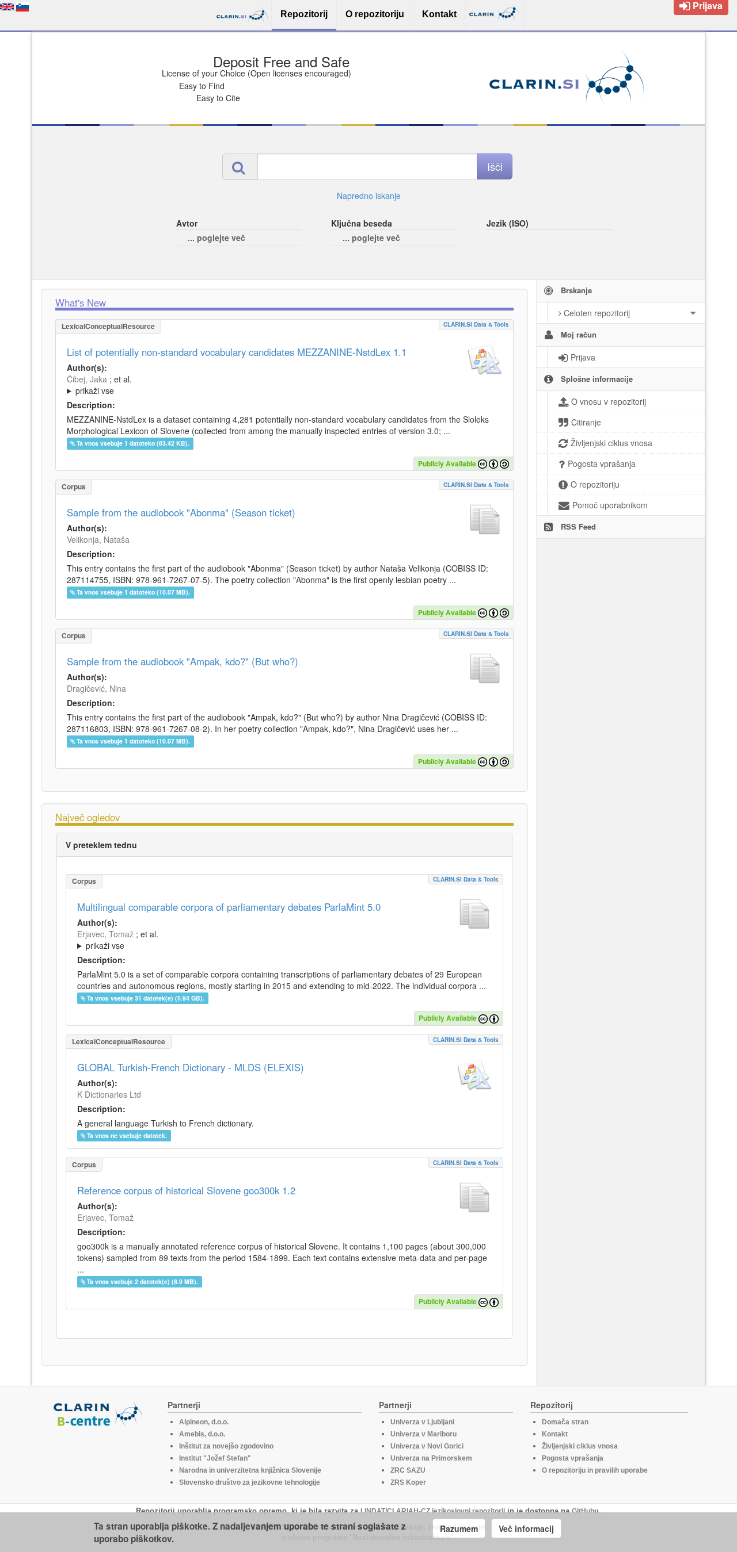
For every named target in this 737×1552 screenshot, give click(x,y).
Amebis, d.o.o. (202, 1434)
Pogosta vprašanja (572, 1458)
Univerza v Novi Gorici (427, 1446)
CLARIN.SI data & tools (476, 324)
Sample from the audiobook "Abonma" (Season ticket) (181, 512)
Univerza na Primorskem (431, 1458)
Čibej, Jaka (87, 379)
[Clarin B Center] (99, 1413)
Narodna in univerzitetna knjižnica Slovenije (250, 1470)
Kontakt (555, 1434)
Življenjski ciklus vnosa (580, 1446)
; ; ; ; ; (220, 384)
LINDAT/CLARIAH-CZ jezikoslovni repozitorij (432, 1511)
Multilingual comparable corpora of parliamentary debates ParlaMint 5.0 (229, 907)
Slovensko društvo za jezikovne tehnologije (249, 1482)
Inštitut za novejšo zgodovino (226, 1446)
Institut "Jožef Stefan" (215, 1458)
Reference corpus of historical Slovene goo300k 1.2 (186, 1190)
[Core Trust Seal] (100, 1460)
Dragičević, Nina (96, 688)
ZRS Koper (408, 1482)
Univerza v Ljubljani (422, 1422)
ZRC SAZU (408, 1470)
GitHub (583, 1511)
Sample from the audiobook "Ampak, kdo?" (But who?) (182, 661)
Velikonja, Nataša (98, 539)
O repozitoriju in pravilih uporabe (595, 1470)
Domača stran (565, 1422)
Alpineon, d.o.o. (204, 1422)
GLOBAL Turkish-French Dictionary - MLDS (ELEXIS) (190, 1067)
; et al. (99, 384)
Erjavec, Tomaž (105, 934)
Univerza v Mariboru (423, 1434)
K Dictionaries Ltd (109, 1094)
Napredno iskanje (369, 195)
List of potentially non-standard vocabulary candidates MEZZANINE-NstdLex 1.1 (237, 352)
